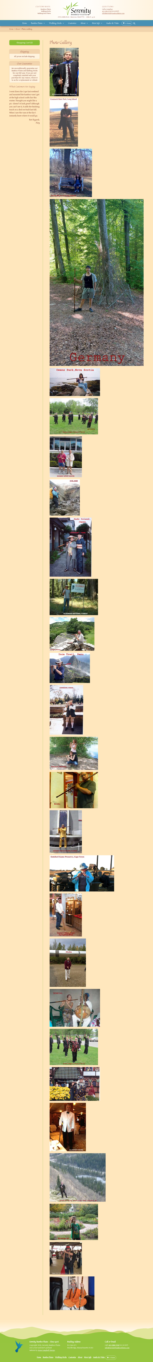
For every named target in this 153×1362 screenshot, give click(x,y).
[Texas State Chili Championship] (97, 1258)
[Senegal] (97, 1008)
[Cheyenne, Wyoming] (97, 753)
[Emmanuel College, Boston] (97, 72)
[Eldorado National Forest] (97, 597)
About (83, 23)
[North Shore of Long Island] (97, 173)
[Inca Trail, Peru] (97, 668)
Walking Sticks (55, 23)
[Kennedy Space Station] (97, 456)
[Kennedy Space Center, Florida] (97, 831)
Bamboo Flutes (36, 23)
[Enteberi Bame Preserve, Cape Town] (97, 873)
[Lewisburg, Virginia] (97, 710)
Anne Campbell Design (46, 1350)
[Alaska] (97, 963)
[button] (43, 23)
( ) (128, 23)
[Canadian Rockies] (97, 1177)
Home (24, 23)
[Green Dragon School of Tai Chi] (97, 416)
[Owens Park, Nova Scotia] (97, 382)
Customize (72, 23)
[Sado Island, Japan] (97, 547)
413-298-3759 (106, 11)
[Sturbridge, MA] (97, 1222)
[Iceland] (97, 497)
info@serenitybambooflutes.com (113, 13)
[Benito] (97, 790)
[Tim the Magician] (97, 1084)
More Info (96, 23)
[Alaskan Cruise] (97, 1127)
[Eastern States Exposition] (97, 914)
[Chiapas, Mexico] (97, 634)
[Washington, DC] (97, 1293)
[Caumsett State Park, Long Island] (97, 122)
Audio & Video (112, 23)
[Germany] (97, 282)
